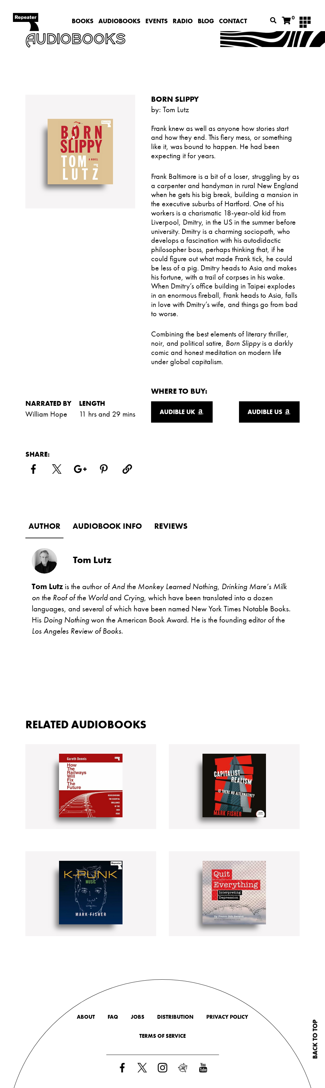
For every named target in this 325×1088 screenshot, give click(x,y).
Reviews (171, 526)
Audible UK (177, 412)
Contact (233, 21)
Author (44, 526)
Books (82, 21)
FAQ (113, 1016)
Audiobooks (119, 21)
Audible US (265, 412)
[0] (286, 21)
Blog (206, 21)
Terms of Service (162, 1035)
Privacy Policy (227, 1016)
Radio (183, 21)
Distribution (175, 1016)
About (86, 1016)
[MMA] (305, 22)
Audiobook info (107, 526)
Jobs (137, 1016)
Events (156, 21)
